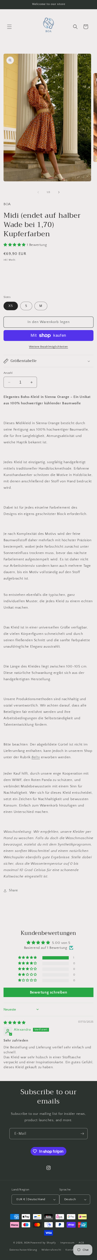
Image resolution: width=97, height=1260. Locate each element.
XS (10, 306)
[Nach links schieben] (38, 192)
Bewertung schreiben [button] (48, 992)
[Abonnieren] (82, 1133)
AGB (81, 1242)
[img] (15, 1023)
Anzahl (8, 373)
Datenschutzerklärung (23, 1249)
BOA (27, 1242)
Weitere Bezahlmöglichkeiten (48, 346)
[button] (9, 27)
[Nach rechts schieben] (59, 192)
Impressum (67, 1242)
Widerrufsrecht (51, 1249)
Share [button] (13, 890)
